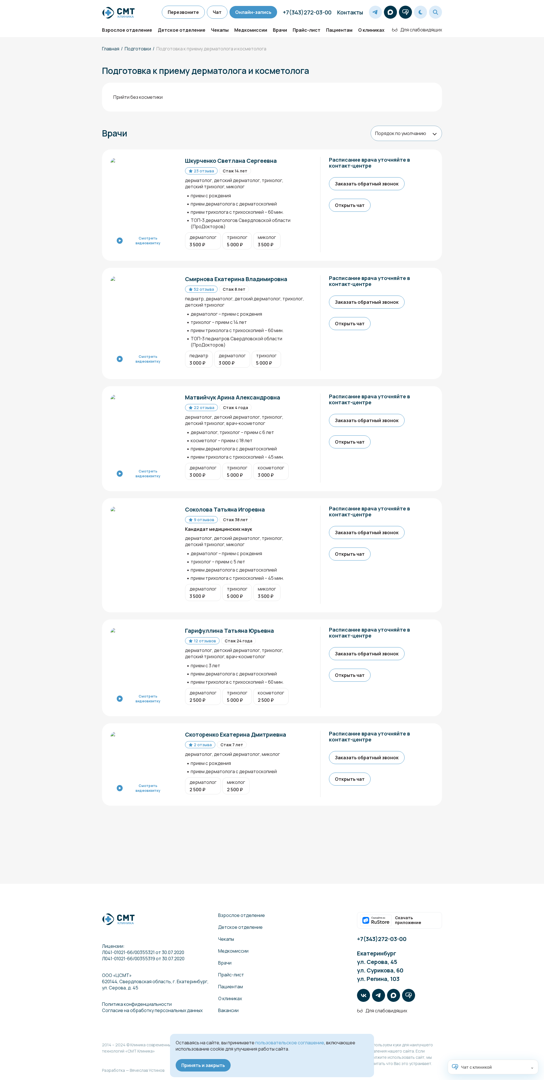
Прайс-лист (306, 30)
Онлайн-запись (253, 12)
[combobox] (406, 133)
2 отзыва (203, 744)
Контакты (350, 12)
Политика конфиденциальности (137, 1004)
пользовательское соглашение (289, 1043)
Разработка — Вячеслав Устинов (133, 1070)
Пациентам (339, 30)
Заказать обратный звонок (367, 184)
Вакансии (228, 1010)
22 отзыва (204, 407)
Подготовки (138, 49)
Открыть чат (350, 205)
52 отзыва (204, 289)
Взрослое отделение (127, 30)
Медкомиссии (250, 30)
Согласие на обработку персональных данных (152, 1010)
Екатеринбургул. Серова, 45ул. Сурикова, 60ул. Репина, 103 (380, 966)
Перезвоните (183, 12)
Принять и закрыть (203, 1065)
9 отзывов (204, 519)
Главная (110, 49)
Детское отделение (181, 30)
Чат (217, 12)
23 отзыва (204, 171)
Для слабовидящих (421, 30)
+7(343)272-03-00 (307, 12)
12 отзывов (205, 640)
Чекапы (220, 30)
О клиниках (371, 30)
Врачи (280, 30)
